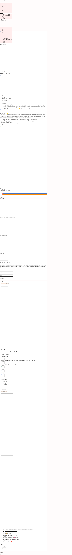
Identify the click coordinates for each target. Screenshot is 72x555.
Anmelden (3, 546)
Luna (3, 531)
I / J (2, 6)
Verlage (1, 19)
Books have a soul (4, 381)
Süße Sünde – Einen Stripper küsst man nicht (11, 531)
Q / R (2, 10)
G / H (2, 5)
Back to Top (1, 554)
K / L (2, 7)
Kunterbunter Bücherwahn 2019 (7, 15)
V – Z (2, 12)
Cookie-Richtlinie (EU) (3, 20)
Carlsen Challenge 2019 (6, 14)
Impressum (1, 551)
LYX (4, 18)
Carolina (4, 535)
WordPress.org (4, 548)
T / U (2, 11)
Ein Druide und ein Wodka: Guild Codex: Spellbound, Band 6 (9, 364)
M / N (2, 8)
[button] (2, 193)
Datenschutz (1, 552)
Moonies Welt (4, 383)
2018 (2, 16)
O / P (2, 9)
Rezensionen (1, 2)
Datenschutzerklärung (41, 266)
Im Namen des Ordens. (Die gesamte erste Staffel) (11, 539)
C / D (2, 4)
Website (1, 275)
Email (1, 272)
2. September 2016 (2, 71)
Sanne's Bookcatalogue (5, 384)
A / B (2, 3)
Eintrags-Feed (4, 547)
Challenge (1, 13)
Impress (4, 17)
